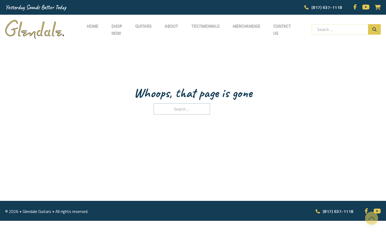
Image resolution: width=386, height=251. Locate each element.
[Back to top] (371, 218)
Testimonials (205, 26)
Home (92, 26)
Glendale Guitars (37, 211)
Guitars (143, 26)
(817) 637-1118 (326, 7)
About (171, 26)
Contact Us (282, 29)
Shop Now (116, 29)
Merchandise (246, 26)
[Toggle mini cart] (378, 7)
